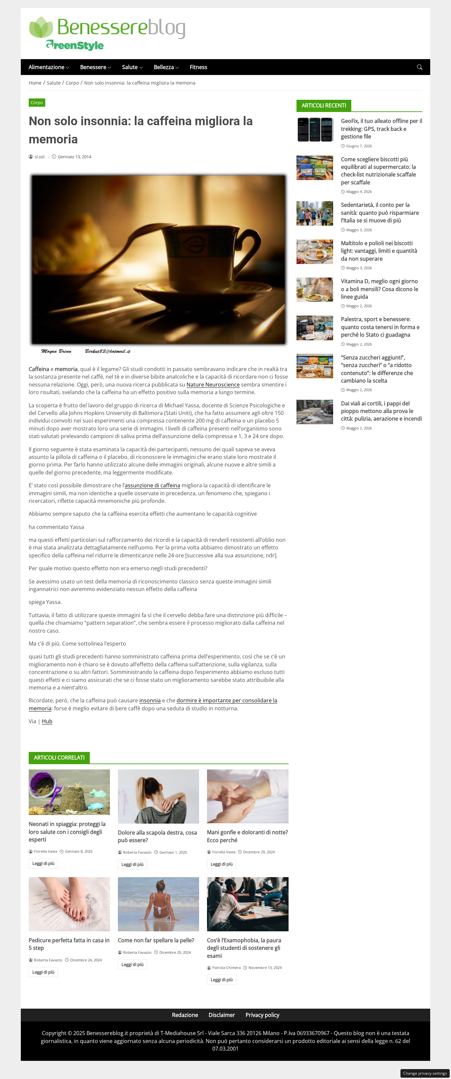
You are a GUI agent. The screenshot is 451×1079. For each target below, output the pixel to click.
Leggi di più (43, 863)
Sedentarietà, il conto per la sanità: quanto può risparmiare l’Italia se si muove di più (380, 212)
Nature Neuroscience (213, 384)
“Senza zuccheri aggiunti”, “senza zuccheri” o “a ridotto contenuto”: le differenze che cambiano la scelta (377, 369)
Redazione (185, 1015)
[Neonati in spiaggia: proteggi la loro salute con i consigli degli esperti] (69, 792)
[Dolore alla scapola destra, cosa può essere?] (158, 796)
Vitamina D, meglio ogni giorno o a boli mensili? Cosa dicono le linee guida (379, 289)
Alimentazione (46, 67)
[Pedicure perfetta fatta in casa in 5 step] (69, 904)
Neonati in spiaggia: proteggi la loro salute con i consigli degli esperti (67, 831)
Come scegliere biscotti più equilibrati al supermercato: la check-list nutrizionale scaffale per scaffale (378, 171)
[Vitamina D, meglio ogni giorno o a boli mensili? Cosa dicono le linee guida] (314, 290)
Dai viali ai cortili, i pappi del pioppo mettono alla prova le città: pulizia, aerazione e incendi (381, 411)
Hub (47, 721)
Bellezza (164, 67)
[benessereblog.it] (107, 33)
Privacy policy (262, 1015)
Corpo (37, 102)
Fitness (198, 67)
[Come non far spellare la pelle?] (158, 904)
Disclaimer (222, 1015)
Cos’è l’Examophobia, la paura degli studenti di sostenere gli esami (244, 948)
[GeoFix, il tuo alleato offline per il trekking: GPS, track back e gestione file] (314, 129)
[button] (419, 67)
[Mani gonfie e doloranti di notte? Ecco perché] (247, 796)
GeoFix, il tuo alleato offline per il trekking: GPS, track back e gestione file (381, 128)
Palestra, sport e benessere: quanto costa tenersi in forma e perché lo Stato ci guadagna (380, 327)
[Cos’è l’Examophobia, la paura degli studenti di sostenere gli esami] (247, 904)
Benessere (93, 67)
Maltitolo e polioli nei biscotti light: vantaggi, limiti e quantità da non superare (379, 251)
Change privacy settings (425, 1073)
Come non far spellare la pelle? (156, 940)
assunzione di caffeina (152, 485)
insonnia (150, 700)
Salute (130, 67)
